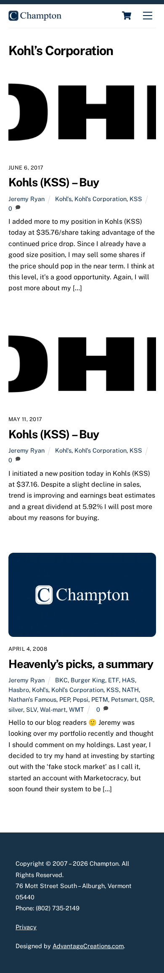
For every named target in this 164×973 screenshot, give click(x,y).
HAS (128, 680)
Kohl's (63, 198)
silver (15, 709)
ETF (113, 680)
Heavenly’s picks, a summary (80, 664)
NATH (130, 689)
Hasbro (18, 689)
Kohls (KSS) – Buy (53, 182)
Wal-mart (53, 709)
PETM (99, 699)
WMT (76, 709)
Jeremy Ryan (26, 198)
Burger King (88, 680)
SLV (31, 709)
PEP (64, 699)
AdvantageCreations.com (88, 945)
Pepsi (80, 699)
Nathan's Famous (32, 699)
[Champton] (34, 17)
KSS (136, 198)
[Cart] (126, 15)
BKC (61, 680)
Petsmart (124, 699)
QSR (146, 699)
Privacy (26, 927)
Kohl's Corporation (100, 198)
